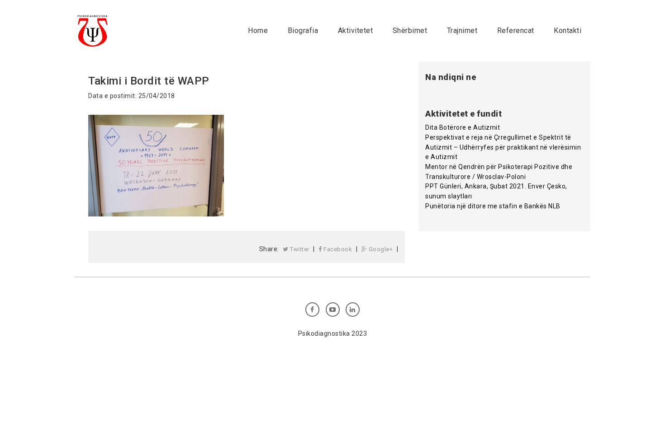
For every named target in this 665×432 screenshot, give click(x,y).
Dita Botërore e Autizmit (462, 127)
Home (258, 30)
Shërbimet (410, 30)
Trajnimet (462, 30)
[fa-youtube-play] (333, 309)
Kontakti (567, 30)
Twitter (299, 249)
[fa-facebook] (312, 309)
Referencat (515, 30)
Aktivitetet (355, 30)
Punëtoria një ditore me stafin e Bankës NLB (492, 206)
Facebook (337, 249)
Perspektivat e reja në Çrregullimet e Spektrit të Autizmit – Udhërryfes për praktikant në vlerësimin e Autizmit (503, 147)
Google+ (380, 249)
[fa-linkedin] (353, 309)
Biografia (303, 30)
